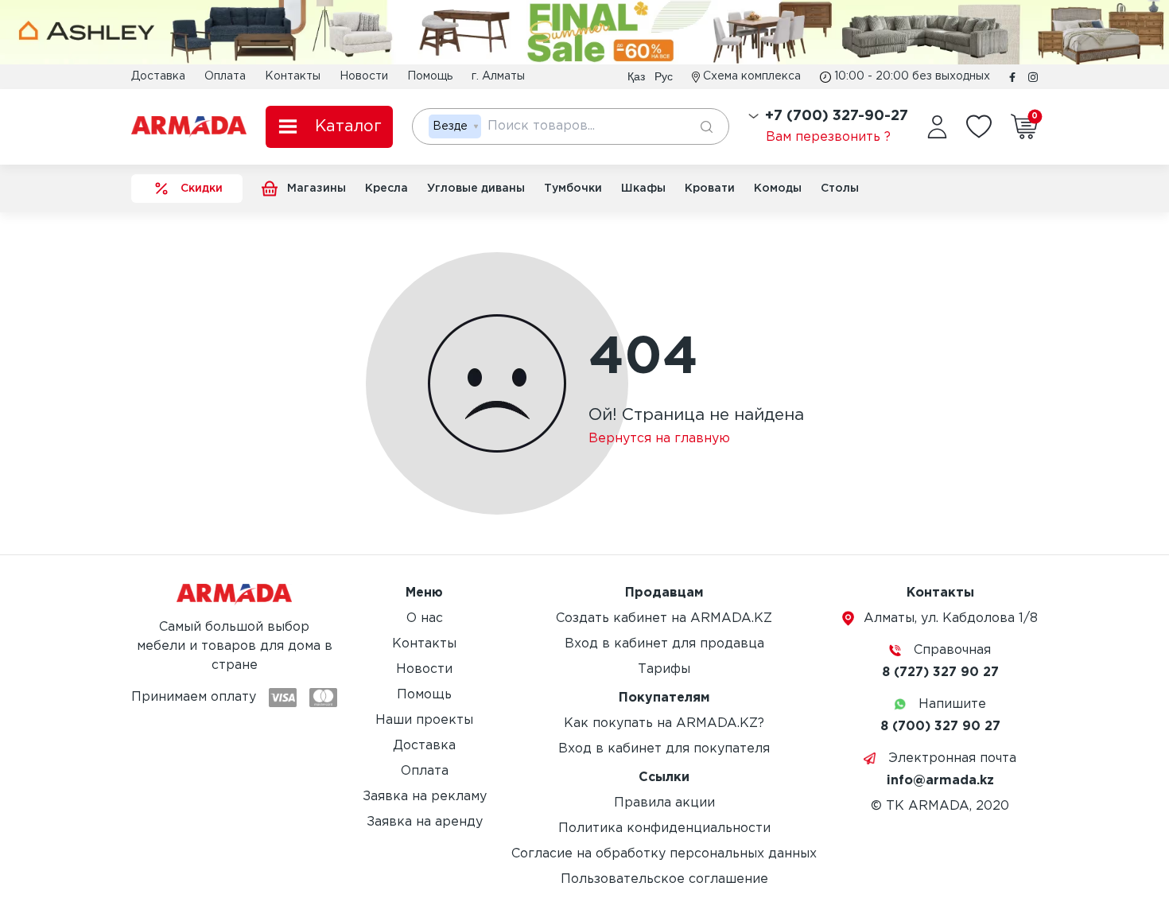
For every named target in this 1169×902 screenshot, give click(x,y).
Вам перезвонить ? (828, 137)
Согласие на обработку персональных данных (664, 854)
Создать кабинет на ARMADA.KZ (664, 618)
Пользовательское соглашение (664, 879)
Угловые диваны (476, 188)
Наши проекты (424, 720)
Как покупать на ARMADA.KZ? (664, 723)
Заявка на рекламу (425, 797)
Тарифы (664, 669)
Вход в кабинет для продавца (664, 644)
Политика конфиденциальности (664, 828)
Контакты (292, 76)
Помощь (429, 76)
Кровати (710, 188)
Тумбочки (573, 188)
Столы (840, 188)
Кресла (386, 188)
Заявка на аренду (425, 822)
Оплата (225, 76)
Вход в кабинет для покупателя (664, 749)
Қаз (636, 76)
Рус (663, 76)
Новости (364, 76)
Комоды (778, 188)
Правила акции (664, 803)
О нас (424, 618)
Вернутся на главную (659, 439)
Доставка (158, 76)
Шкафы (643, 188)
